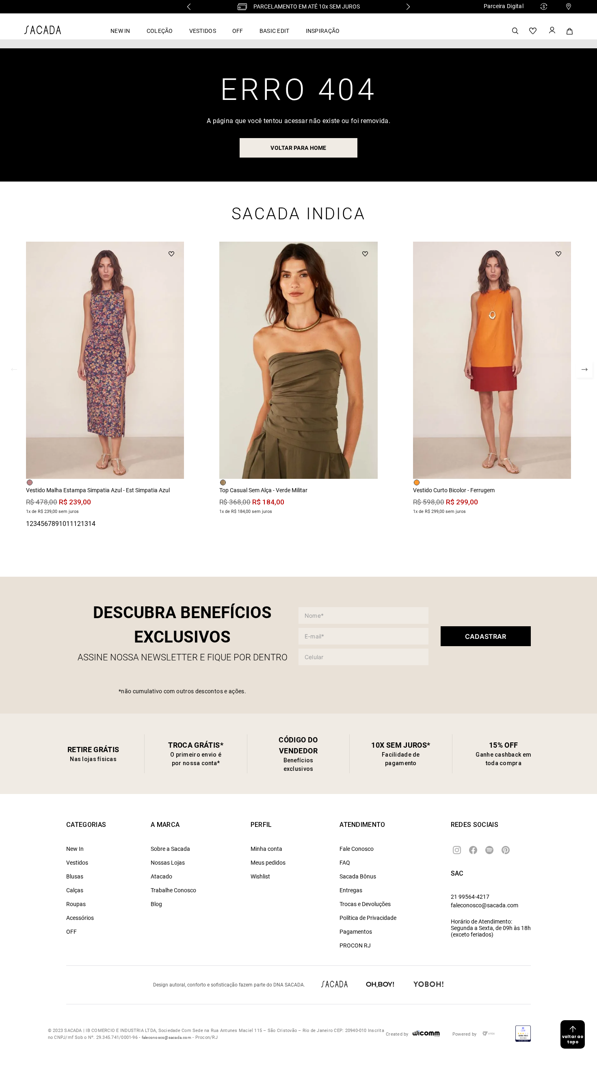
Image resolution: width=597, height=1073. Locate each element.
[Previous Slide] (189, 6)
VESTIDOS (202, 31)
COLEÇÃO (160, 31)
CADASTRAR (485, 636)
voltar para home (298, 148)
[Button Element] (551, 30)
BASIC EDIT (275, 31)
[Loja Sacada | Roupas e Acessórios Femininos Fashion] (42, 32)
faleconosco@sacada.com (484, 905)
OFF (237, 31)
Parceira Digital (503, 6)
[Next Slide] (408, 6)
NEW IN (120, 31)
